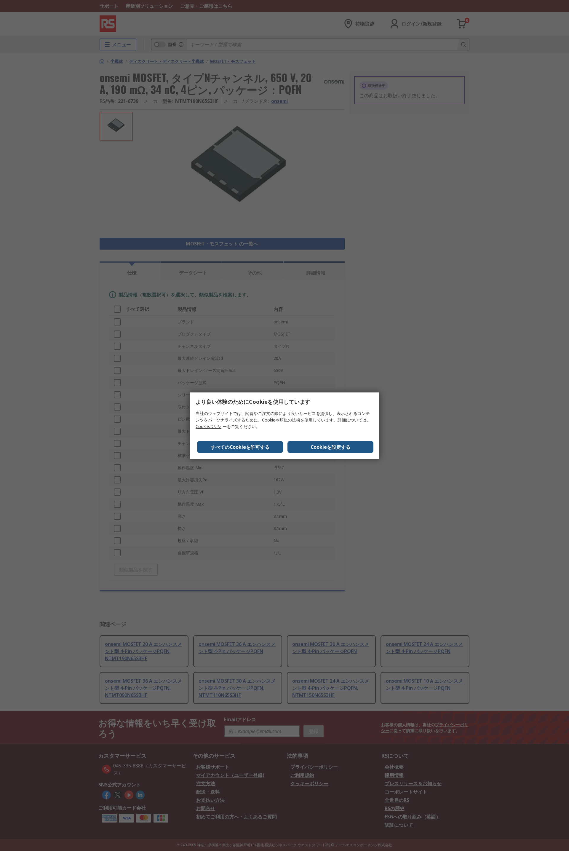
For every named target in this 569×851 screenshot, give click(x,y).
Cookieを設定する (331, 447)
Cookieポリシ (208, 426)
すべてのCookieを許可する (240, 447)
